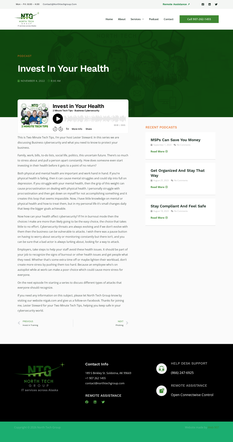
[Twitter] (216, 4)
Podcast (154, 19)
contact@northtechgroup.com (60, 4)
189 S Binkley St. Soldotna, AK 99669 (108, 373)
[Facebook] (203, 4)
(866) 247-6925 (182, 372)
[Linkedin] (209, 4)
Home (109, 19)
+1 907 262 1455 (95, 378)
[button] (176, 4)
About (122, 19)
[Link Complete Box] (180, 145)
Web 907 (213, 427)
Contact (168, 19)
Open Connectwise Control (192, 394)
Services (136, 19)
